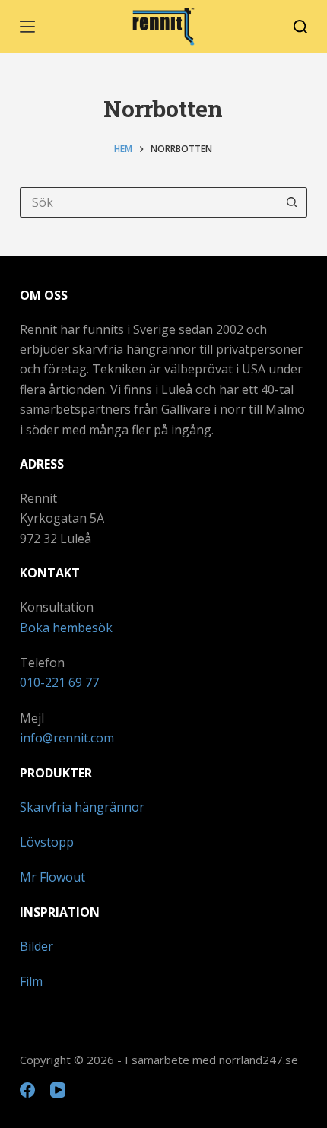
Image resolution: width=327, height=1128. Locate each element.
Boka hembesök (66, 627)
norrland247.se (258, 1059)
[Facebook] (27, 1090)
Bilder (36, 946)
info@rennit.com (67, 737)
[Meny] (27, 26)
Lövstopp (47, 842)
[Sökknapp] (292, 202)
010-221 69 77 (59, 682)
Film (31, 981)
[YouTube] (57, 1090)
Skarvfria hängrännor (82, 807)
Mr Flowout (52, 877)
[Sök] (300, 26)
